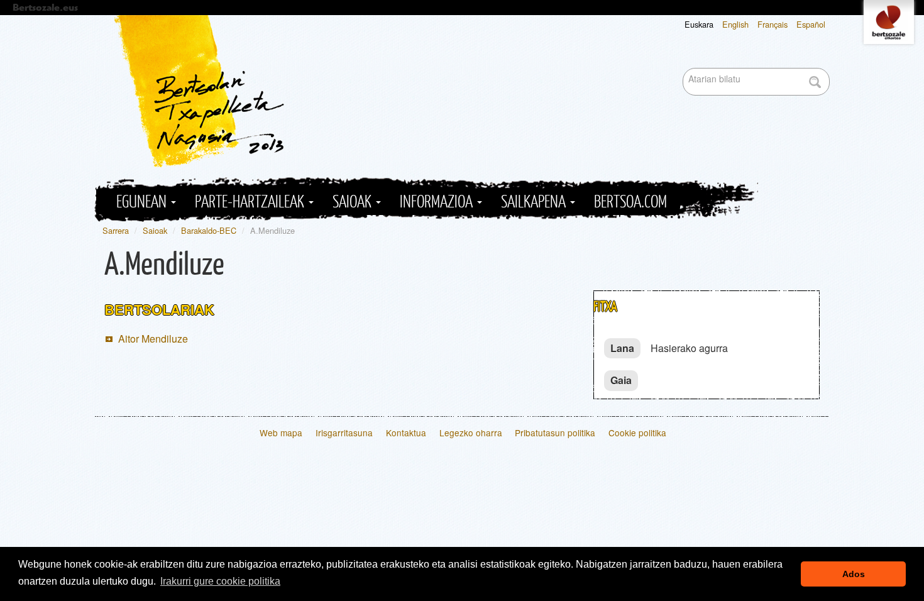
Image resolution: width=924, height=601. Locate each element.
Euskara (699, 24)
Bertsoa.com (630, 202)
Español (810, 24)
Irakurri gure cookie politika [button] (220, 581)
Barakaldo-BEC (208, 230)
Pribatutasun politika (555, 432)
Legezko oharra (470, 432)
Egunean (143, 202)
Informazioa (438, 202)
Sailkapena (535, 202)
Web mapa (281, 432)
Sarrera (115, 230)
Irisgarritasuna (344, 432)
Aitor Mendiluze (153, 338)
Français (772, 24)
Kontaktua (406, 432)
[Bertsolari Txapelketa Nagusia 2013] (472, 91)
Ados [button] (853, 574)
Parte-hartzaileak (251, 202)
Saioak (354, 202)
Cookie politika (637, 432)
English (735, 24)
